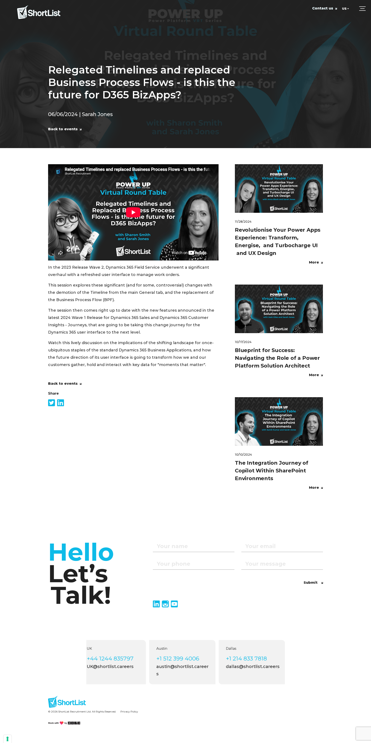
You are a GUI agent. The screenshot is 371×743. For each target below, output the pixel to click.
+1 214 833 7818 (251, 658)
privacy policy (129, 711)
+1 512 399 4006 (182, 658)
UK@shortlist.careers (115, 666)
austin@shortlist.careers (187, 670)
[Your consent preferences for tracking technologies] (7, 739)
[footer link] (64, 723)
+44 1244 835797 (115, 658)
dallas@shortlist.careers (258, 666)
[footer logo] (67, 702)
